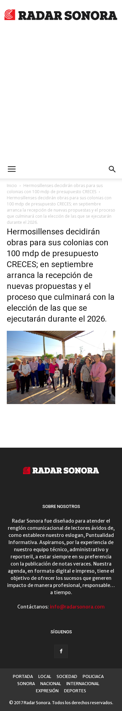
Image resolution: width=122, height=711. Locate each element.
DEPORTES (75, 690)
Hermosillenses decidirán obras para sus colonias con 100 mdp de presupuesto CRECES (55, 189)
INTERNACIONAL (82, 683)
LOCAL (44, 676)
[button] (112, 169)
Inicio (12, 185)
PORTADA (23, 676)
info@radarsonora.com (77, 607)
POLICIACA (93, 676)
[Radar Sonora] (61, 16)
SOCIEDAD (67, 676)
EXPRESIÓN (47, 690)
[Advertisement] (61, 95)
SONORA (26, 683)
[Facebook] (61, 651)
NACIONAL (50, 683)
